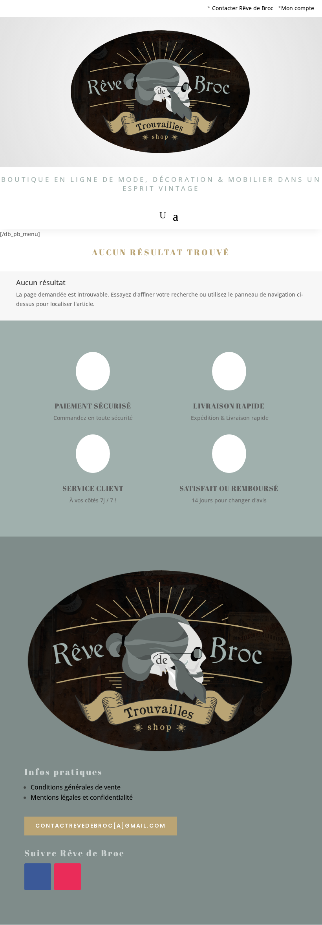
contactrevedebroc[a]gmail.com (100, 826)
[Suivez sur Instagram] (67, 876)
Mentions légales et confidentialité (82, 797)
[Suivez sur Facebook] (37, 876)
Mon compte (297, 8)
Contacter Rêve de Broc (242, 8)
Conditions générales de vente (76, 787)
